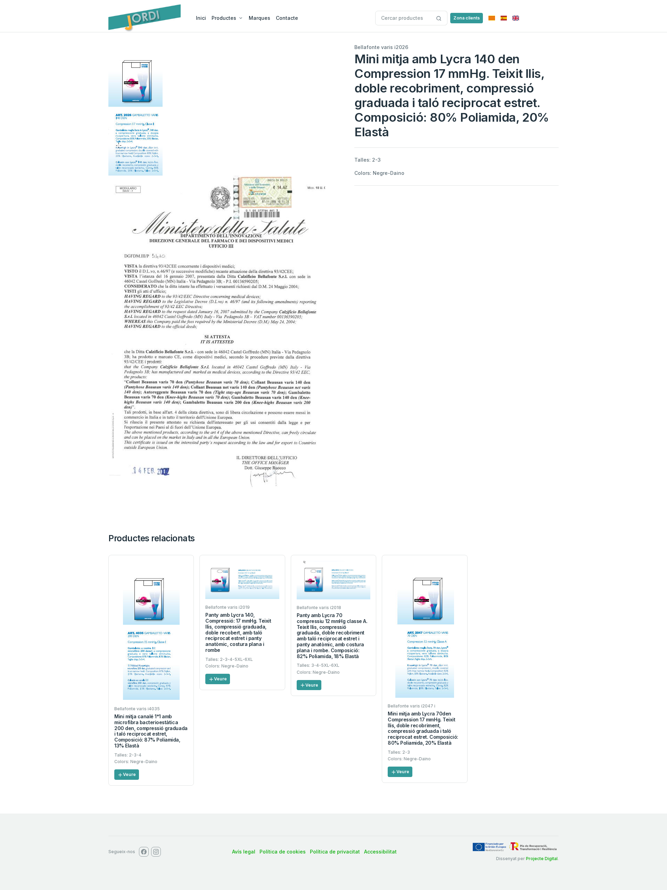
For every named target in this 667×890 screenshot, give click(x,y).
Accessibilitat (380, 852)
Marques (259, 18)
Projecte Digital (542, 858)
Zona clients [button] (466, 18)
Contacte (287, 18)
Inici (201, 18)
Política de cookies (283, 852)
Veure (129, 774)
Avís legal (243, 852)
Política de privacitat (335, 852)
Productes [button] (224, 18)
